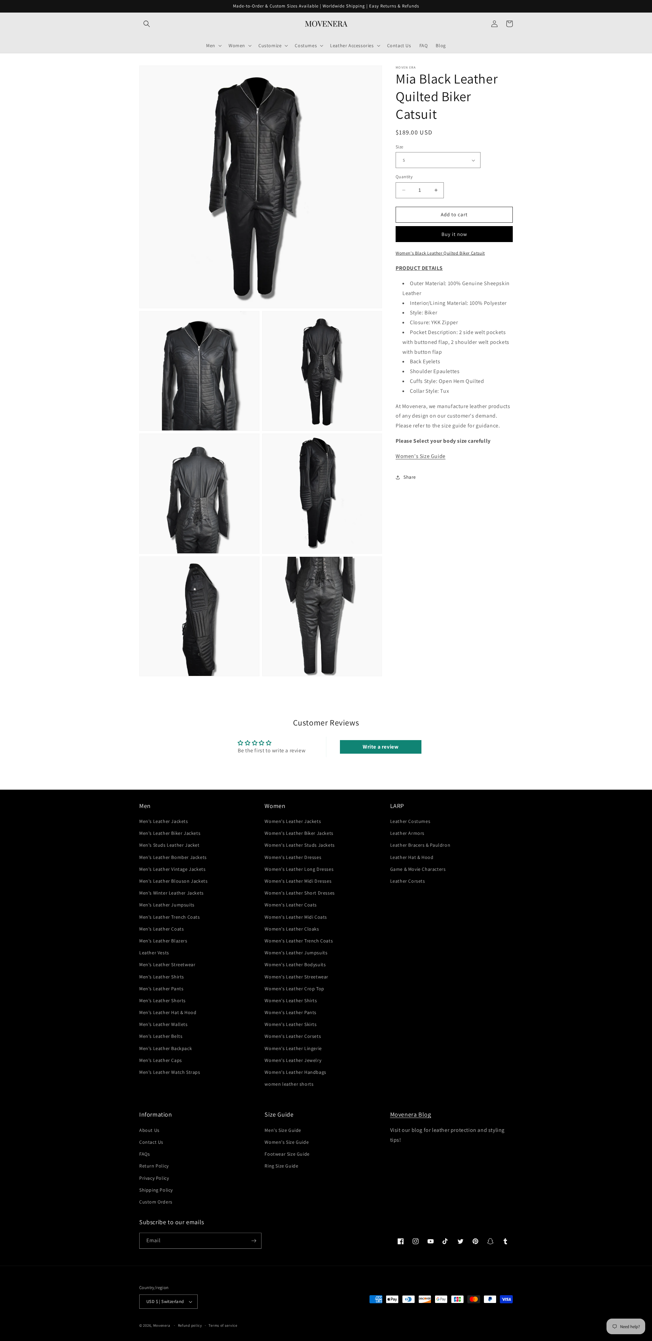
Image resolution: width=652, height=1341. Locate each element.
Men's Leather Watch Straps (169, 1072)
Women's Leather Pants (290, 1012)
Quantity (404, 177)
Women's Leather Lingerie (293, 1048)
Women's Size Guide (421, 456)
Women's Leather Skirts (290, 1024)
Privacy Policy (154, 1178)
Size (399, 147)
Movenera (161, 1325)
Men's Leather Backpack (165, 1048)
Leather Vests (154, 953)
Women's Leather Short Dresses (299, 893)
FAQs (144, 1154)
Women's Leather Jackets (293, 821)
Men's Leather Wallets (163, 1024)
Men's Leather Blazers (163, 941)
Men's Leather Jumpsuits (167, 905)
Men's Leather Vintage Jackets (172, 869)
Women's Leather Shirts (291, 1000)
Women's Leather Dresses (293, 857)
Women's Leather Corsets (293, 1036)
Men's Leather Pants (161, 989)
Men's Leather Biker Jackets (169, 833)
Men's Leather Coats (161, 929)
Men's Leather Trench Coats (169, 917)
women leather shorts (289, 1084)
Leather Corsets (407, 881)
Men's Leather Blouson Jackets (173, 881)
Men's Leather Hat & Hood (167, 1012)
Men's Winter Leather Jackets (171, 893)
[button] (146, 23)
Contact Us (151, 1142)
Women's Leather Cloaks (292, 929)
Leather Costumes (410, 821)
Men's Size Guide (283, 1130)
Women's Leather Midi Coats (296, 917)
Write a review (380, 746)
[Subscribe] (253, 1241)
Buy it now (454, 234)
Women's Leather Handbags (295, 1072)
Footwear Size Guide (287, 1154)
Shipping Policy (156, 1190)
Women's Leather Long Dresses (299, 869)
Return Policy (154, 1166)
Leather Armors (407, 833)
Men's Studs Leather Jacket (169, 845)
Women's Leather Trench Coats (299, 941)
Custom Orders (156, 1202)
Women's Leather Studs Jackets (299, 845)
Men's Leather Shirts (161, 977)
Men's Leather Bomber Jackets (173, 857)
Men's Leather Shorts (162, 1000)
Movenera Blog (410, 1114)
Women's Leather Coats (291, 905)
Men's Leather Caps (160, 1060)
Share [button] (409, 477)
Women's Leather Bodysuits (295, 964)
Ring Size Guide (281, 1166)
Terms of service (223, 1325)
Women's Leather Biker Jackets (299, 833)
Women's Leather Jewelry (293, 1060)
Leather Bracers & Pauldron (420, 845)
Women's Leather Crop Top (294, 989)
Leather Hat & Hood (412, 857)
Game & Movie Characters (418, 869)
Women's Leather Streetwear (296, 977)
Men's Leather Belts (160, 1036)
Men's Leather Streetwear (167, 964)
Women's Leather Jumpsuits (296, 953)
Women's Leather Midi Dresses (298, 881)
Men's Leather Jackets (163, 821)
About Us (149, 1130)
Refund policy (190, 1325)
